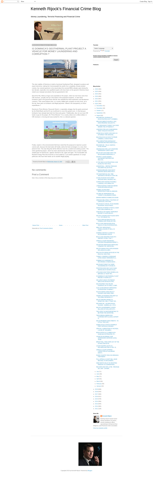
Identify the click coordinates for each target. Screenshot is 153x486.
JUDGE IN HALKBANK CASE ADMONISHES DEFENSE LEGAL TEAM (106, 338)
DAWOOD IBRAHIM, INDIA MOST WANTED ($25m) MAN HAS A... (106, 170)
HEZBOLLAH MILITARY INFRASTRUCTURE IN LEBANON (106, 190)
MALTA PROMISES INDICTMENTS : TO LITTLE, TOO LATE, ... (107, 321)
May (97, 376)
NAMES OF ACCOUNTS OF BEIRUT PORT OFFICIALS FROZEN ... (106, 325)
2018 (96, 391)
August (98, 115)
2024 (96, 94)
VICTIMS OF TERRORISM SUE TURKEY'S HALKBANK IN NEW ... (106, 194)
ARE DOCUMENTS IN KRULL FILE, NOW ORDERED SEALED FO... (106, 122)
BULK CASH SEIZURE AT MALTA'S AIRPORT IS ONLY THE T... (106, 237)
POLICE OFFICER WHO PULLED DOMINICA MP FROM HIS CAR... (106, 220)
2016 (96, 396)
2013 (96, 404)
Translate (107, 51)
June (98, 374)
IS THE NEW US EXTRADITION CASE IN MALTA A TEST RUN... (107, 163)
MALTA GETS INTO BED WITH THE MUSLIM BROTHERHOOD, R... (106, 153)
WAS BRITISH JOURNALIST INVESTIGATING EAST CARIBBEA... (107, 118)
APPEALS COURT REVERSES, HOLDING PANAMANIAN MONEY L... (107, 241)
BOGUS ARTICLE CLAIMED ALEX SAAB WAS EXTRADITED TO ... (106, 333)
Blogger (90, 470)
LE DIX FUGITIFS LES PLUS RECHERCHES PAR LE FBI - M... (106, 346)
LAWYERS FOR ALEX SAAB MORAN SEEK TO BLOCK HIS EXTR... (106, 130)
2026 (96, 89)
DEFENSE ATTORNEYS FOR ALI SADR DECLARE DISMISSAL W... (107, 208)
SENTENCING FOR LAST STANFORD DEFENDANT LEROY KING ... (107, 149)
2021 (96, 101)
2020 (96, 103)
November (99, 108)
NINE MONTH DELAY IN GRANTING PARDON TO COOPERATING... (106, 363)
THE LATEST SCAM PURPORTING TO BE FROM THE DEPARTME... (107, 312)
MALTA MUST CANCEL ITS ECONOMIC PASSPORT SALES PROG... (107, 204)
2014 (96, 401)
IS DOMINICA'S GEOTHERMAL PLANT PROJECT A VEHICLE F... (107, 276)
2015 (96, 399)
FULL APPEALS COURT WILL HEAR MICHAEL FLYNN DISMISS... (106, 359)
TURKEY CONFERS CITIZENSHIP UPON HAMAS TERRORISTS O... (106, 257)
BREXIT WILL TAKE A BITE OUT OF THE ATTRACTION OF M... (107, 342)
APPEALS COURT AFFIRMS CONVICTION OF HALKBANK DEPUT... (105, 351)
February (99, 383)
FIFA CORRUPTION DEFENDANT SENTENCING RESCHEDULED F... (107, 141)
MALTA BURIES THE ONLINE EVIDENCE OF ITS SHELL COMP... (107, 284)
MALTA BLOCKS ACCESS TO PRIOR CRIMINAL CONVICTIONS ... (106, 137)
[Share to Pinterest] (74, 162)
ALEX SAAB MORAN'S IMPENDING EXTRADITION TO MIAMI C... (106, 288)
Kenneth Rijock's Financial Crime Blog (66, 8)
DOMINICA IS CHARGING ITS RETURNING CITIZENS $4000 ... (106, 261)
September (99, 113)
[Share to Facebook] (73, 162)
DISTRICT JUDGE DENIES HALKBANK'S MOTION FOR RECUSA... (105, 158)
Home (60, 225)
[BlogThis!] (69, 162)
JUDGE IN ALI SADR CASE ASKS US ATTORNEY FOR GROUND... (106, 134)
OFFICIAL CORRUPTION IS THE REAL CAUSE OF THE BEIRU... (107, 329)
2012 (96, 406)
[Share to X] (71, 162)
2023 (96, 96)
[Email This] (67, 162)
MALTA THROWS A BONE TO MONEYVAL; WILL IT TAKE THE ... (106, 300)
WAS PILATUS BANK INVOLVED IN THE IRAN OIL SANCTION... (107, 253)
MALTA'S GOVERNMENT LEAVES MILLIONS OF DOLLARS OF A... (106, 308)
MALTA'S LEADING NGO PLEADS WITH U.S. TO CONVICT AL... (107, 216)
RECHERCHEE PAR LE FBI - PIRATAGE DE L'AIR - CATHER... (107, 367)
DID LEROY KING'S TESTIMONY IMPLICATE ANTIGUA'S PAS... (105, 280)
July (97, 371)
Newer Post (35, 225)
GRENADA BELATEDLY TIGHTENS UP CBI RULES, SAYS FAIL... (107, 200)
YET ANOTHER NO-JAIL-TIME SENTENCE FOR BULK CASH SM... (107, 174)
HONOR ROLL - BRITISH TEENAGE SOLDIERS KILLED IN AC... (106, 166)
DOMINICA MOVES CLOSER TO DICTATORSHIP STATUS (105, 233)
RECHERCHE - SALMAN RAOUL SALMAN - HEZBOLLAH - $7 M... (106, 304)
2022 (96, 98)
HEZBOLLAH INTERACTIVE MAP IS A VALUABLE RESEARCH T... (107, 296)
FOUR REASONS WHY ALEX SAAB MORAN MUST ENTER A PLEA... (106, 269)
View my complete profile (100, 428)
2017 (96, 394)
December (99, 105)
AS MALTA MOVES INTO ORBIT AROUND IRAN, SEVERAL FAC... (106, 178)
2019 (96, 389)
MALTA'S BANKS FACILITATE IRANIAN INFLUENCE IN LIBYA (107, 249)
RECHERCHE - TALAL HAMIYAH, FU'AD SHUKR (105, 145)
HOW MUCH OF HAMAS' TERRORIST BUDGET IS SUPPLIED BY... (107, 212)
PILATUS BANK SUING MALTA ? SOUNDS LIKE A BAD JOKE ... (105, 292)
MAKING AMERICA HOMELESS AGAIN (107, 197)
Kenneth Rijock (107, 416)
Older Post (85, 225)
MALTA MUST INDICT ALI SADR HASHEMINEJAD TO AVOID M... (106, 265)
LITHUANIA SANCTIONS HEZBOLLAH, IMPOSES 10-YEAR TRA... (107, 272)
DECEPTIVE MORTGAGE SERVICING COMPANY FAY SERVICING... (107, 245)
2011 (96, 408)
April (97, 379)
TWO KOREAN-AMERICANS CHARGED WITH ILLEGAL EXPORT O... (107, 317)
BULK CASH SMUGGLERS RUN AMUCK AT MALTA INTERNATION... (107, 224)
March (98, 381)
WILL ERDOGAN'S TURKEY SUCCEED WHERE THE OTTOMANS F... (107, 126)
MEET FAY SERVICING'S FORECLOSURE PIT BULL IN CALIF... (105, 229)
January (98, 386)
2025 (96, 91)
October (98, 110)
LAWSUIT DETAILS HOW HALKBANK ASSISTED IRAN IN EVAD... (107, 186)
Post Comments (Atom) (46, 228)
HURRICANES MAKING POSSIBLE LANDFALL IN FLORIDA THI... (106, 182)
